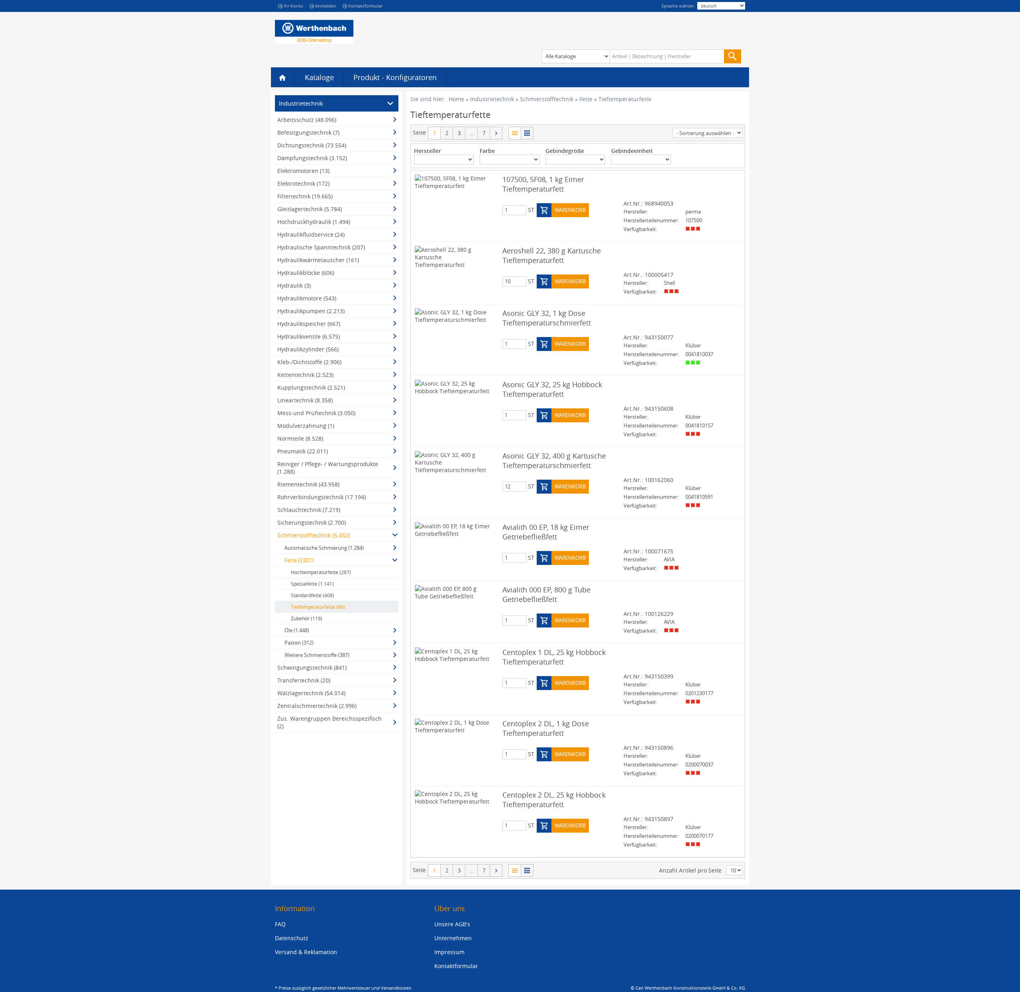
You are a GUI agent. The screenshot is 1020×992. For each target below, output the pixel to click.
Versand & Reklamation (306, 952)
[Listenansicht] (514, 133)
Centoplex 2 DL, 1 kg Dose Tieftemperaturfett (545, 728)
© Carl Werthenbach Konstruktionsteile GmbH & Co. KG (688, 988)
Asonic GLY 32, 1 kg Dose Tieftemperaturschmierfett (546, 317)
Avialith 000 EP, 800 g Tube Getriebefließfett (546, 594)
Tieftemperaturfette (624, 99)
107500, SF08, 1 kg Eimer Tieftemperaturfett (543, 184)
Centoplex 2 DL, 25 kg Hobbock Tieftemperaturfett (554, 799)
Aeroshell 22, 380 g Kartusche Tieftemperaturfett (551, 255)
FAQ (280, 924)
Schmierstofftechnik (546, 99)
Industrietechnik (492, 99)
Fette (585, 99)
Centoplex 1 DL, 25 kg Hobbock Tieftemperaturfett (554, 657)
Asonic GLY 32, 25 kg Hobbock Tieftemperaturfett (552, 389)
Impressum (449, 952)
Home (456, 99)
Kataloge (319, 77)
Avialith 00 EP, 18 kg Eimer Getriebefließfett (545, 531)
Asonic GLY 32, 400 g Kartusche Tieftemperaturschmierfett (554, 460)
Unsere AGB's (452, 924)
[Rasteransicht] (527, 133)
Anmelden (325, 6)
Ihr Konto (293, 6)
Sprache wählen (677, 6)
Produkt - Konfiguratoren (395, 77)
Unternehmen (453, 938)
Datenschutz (291, 938)
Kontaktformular (365, 6)
